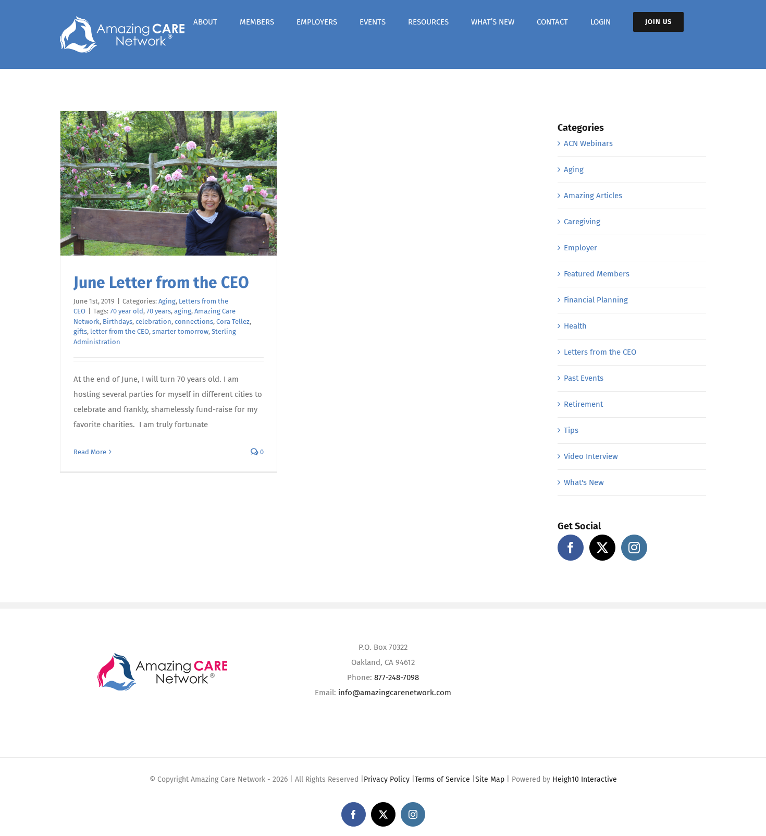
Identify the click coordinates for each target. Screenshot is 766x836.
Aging (167, 301)
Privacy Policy (387, 779)
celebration (153, 321)
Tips (571, 430)
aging (182, 311)
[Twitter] (602, 548)
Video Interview (591, 456)
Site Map (489, 779)
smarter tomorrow (180, 331)
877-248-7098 (396, 677)
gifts (80, 331)
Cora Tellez (233, 321)
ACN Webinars (588, 143)
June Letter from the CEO (161, 282)
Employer (580, 247)
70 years (158, 311)
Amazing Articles (593, 195)
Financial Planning (596, 300)
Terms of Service (442, 779)
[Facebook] (571, 548)
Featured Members (596, 273)
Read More (89, 452)
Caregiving (582, 221)
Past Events (583, 378)
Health (575, 326)
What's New (584, 482)
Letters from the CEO (600, 352)
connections (194, 321)
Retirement (583, 404)
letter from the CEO (119, 331)
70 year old (126, 311)
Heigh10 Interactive (584, 779)
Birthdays (117, 321)
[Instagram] (634, 548)
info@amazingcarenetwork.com (394, 692)
